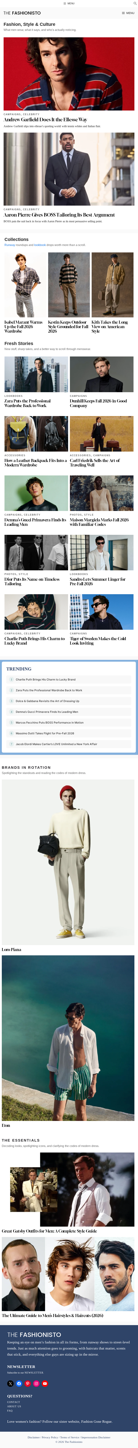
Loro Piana (11, 949)
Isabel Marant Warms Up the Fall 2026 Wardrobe (23, 327)
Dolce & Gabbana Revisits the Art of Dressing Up (47, 701)
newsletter (34, 1372)
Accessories (15, 455)
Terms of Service (69, 1437)
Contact (13, 1402)
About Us (14, 1406)
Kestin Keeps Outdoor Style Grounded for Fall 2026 (68, 327)
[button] (135, 4)
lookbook (40, 245)
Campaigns (12, 114)
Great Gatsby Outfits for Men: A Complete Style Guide (49, 1231)
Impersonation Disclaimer (95, 1437)
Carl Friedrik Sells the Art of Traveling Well (94, 462)
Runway (9, 245)
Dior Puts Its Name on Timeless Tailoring (31, 581)
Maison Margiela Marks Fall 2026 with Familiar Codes (99, 522)
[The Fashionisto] (22, 13)
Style (89, 514)
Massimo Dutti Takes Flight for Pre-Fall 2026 (45, 733)
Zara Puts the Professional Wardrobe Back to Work (27, 403)
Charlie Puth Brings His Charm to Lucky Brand (34, 641)
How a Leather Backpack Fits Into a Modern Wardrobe (35, 462)
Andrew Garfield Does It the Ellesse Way (45, 119)
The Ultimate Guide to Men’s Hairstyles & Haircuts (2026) (52, 1315)
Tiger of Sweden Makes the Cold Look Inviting (98, 641)
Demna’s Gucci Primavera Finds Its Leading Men (35, 522)
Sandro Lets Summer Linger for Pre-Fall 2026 (97, 581)
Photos (76, 514)
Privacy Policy (50, 1437)
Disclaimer (34, 1437)
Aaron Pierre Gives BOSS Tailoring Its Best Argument (59, 215)
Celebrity (31, 114)
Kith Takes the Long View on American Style (110, 327)
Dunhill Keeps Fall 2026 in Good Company (98, 403)
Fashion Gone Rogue (96, 1421)
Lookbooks (13, 396)
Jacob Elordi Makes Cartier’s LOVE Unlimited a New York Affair (56, 744)
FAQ (10, 1410)
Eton (6, 1125)
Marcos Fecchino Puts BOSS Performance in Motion (50, 722)
